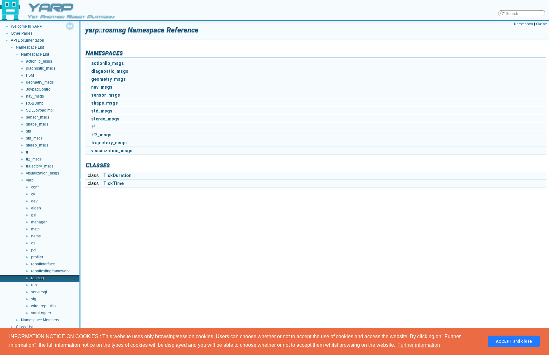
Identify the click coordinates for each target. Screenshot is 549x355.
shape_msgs (37, 124)
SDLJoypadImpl (40, 110)
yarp (30, 180)
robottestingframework (50, 271)
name (36, 236)
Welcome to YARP (26, 26)
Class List (24, 327)
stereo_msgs (37, 145)
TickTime (113, 183)
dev (34, 201)
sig (33, 299)
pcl (33, 250)
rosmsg (37, 278)
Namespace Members (40, 320)
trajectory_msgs (39, 166)
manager (39, 222)
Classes (541, 24)
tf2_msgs (34, 159)
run (34, 285)
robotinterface (43, 264)
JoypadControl (38, 89)
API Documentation (27, 40)
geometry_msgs (40, 82)
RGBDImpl (35, 103)
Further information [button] (418, 345)
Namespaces (523, 24)
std (28, 131)
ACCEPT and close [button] (514, 341)
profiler (37, 257)
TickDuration (117, 175)
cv (33, 194)
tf (27, 152)
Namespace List (30, 47)
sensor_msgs (37, 117)
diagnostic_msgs (40, 68)
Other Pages (21, 33)
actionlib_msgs (39, 61)
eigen (36, 208)
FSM (30, 75)
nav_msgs (35, 96)
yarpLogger (41, 313)
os (33, 243)
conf (34, 187)
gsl (33, 215)
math (35, 229)
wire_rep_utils (43, 306)
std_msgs (34, 138)
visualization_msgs (42, 173)
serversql (39, 292)
